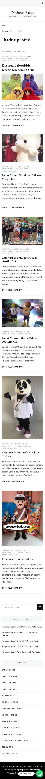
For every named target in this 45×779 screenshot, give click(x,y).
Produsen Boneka (11, 728)
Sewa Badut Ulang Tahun (15, 741)
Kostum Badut (8, 61)
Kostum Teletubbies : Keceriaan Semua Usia (18, 67)
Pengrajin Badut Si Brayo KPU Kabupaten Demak (20, 634)
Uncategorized (10, 753)
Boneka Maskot (10, 702)
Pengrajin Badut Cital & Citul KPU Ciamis (20, 646)
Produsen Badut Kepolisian (18, 559)
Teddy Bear (8, 747)
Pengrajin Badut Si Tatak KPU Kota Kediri (20, 641)
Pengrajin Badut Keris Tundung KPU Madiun (21, 652)
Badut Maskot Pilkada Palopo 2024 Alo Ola (20, 339)
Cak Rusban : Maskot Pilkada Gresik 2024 (19, 259)
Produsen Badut (22, 12)
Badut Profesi (8, 446)
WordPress (33, 773)
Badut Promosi (10, 689)
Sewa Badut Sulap (11, 734)
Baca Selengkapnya (12, 125)
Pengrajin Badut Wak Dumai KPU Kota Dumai (22, 627)
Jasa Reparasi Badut (13, 708)
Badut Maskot (23, 58)
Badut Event (8, 58)
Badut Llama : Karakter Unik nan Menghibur (22, 177)
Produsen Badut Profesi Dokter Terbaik (20, 454)
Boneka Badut (24, 334)
